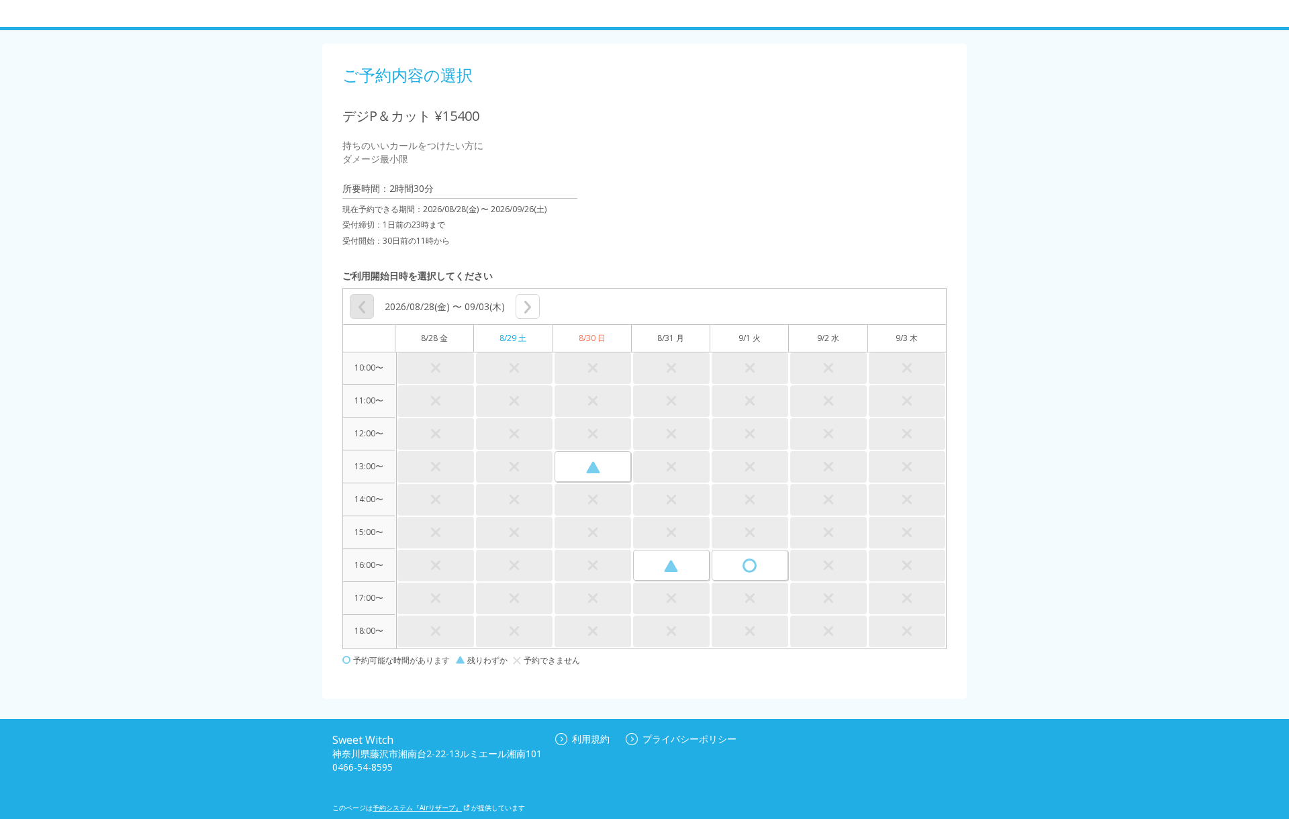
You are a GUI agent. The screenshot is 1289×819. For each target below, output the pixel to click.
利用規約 (591, 738)
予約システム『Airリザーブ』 (417, 807)
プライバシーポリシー (689, 738)
